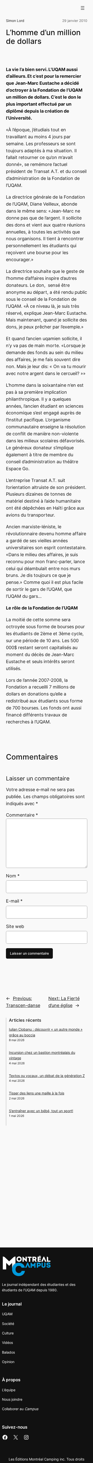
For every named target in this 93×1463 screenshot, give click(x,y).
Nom (13, 875)
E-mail (14, 901)
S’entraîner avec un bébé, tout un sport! (41, 1111)
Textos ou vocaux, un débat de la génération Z (47, 1076)
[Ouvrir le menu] (83, 8)
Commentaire (22, 815)
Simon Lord (15, 20)
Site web (15, 926)
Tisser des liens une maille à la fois (36, 1093)
